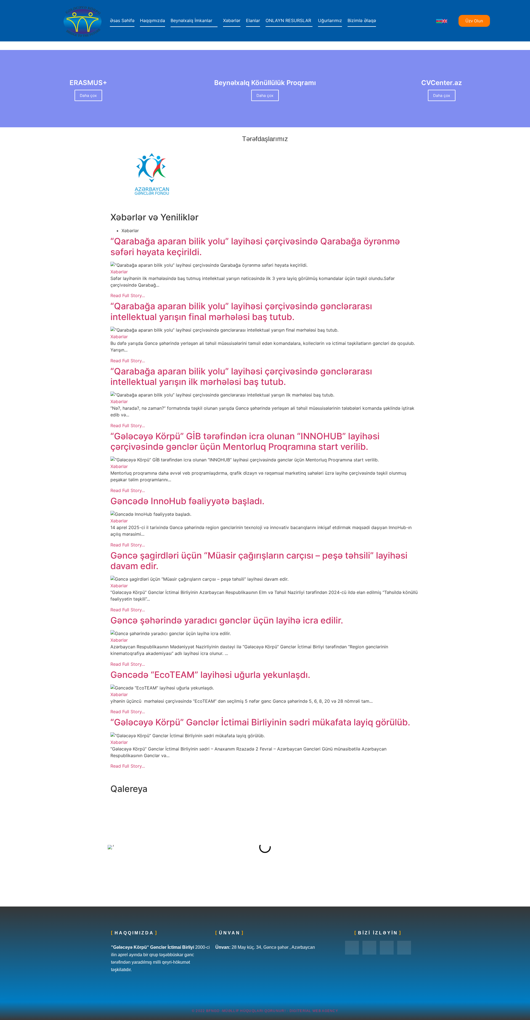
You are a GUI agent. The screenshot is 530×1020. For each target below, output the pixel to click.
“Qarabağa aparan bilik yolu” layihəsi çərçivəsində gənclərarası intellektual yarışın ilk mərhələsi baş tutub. (241, 376)
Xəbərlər (119, 271)
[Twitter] (369, 948)
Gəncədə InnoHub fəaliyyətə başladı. (187, 501)
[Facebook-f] (352, 948)
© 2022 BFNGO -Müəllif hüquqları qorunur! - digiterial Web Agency (265, 1011)
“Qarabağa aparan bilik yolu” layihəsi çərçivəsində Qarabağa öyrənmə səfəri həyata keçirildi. (255, 246)
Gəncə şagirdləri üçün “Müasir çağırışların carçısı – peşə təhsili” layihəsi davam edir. (258, 560)
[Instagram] (387, 948)
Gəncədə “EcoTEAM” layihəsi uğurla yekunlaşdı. (210, 675)
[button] (113, 847)
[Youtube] (404, 948)
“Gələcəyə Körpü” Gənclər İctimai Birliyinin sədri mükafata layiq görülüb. (260, 722)
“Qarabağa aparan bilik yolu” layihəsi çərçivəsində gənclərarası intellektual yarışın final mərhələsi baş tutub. (241, 311)
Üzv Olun (474, 20)
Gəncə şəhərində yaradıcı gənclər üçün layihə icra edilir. (226, 620)
